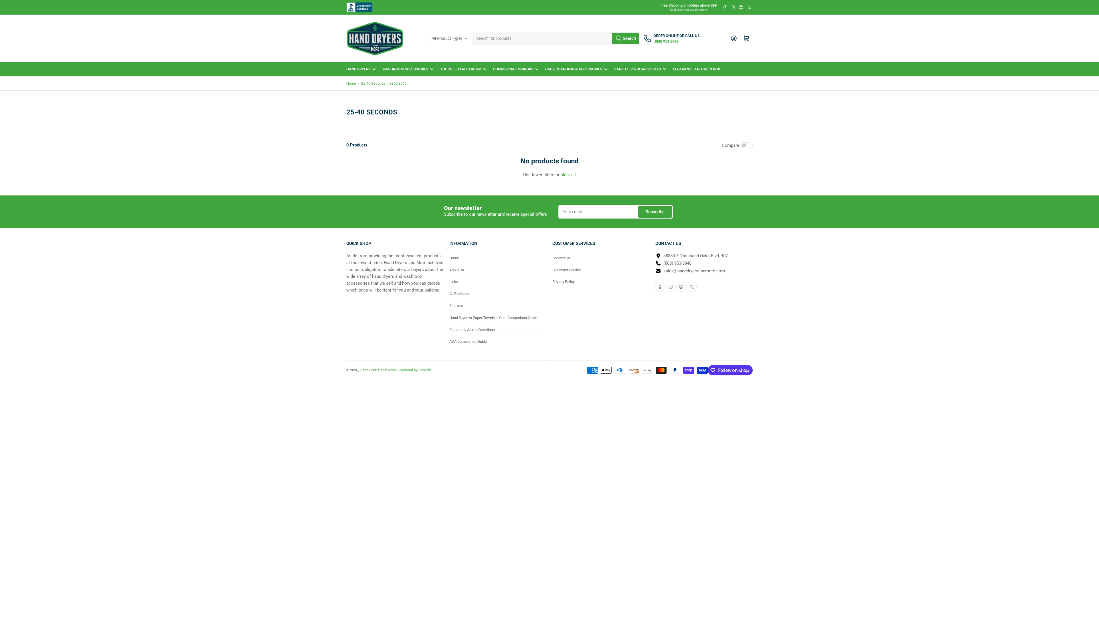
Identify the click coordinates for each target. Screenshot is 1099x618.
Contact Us (561, 258)
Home (351, 83)
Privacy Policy (563, 282)
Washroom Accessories (405, 69)
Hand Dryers (358, 69)
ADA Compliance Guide (468, 341)
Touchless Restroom (460, 69)
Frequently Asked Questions (472, 330)
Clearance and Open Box (696, 69)
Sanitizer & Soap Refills (637, 69)
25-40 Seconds (373, 83)
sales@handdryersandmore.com (694, 271)
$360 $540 (398, 83)
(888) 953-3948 (677, 263)
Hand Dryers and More (378, 370)
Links (453, 282)
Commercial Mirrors (513, 69)
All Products (459, 294)
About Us (456, 270)
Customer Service (566, 270)
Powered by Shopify (415, 370)
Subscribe (655, 211)
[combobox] (556, 38)
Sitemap (456, 306)
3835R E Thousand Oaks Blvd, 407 (695, 255)
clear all (568, 174)
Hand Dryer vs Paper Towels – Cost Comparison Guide (493, 318)
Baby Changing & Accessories (573, 69)
